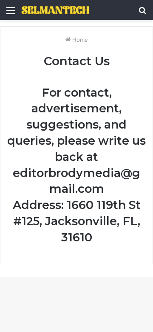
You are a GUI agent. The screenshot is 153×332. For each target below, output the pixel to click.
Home (79, 39)
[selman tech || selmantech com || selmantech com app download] (55, 10)
